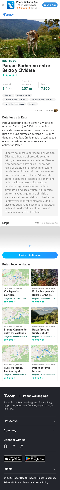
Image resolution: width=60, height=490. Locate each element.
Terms (26, 482)
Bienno (13, 60)
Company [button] (10, 430)
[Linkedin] (21, 447)
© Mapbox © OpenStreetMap (46, 223)
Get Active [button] (11, 421)
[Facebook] (5, 447)
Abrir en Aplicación (30, 255)
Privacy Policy (11, 482)
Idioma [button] (8, 468)
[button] (3, 5)
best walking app (28, 402)
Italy (4, 60)
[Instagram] (13, 447)
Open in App (49, 5)
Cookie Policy (40, 482)
